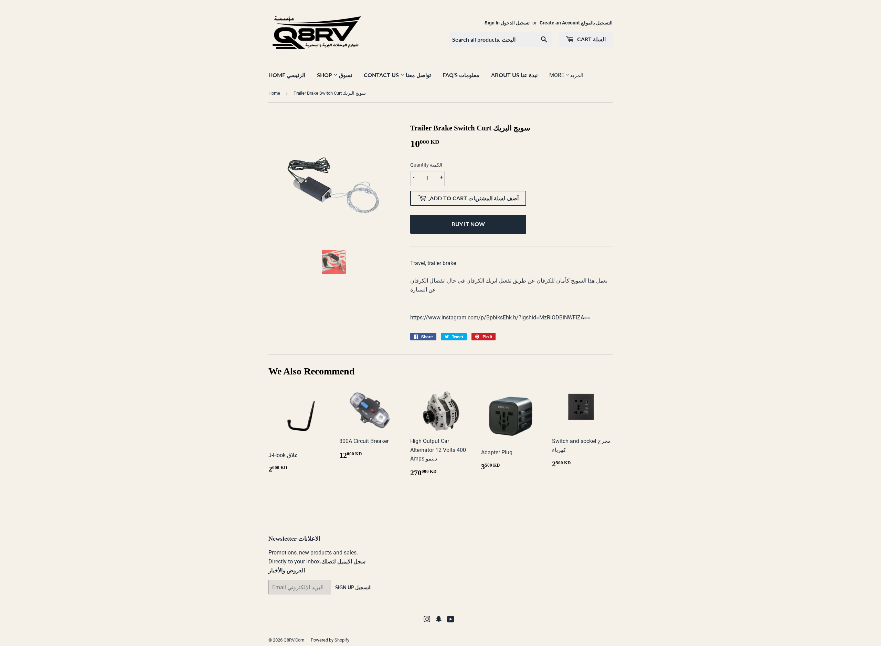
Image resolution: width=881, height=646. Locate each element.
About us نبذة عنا (514, 75)
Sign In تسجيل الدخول (507, 22)
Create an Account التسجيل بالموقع (576, 22)
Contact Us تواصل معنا (397, 75)
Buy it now (468, 224)
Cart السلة (591, 39)
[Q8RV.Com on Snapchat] (438, 620)
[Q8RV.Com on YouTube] (450, 620)
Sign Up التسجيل (353, 587)
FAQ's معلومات (461, 75)
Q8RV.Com (294, 640)
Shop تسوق (334, 75)
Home (274, 93)
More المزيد (566, 75)
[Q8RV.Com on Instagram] (427, 620)
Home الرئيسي (286, 75)
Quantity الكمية (426, 165)
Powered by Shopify (330, 640)
